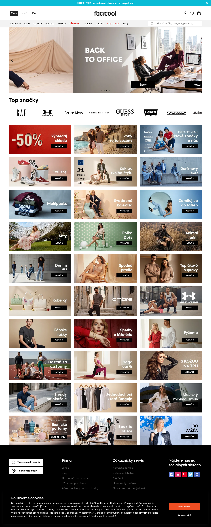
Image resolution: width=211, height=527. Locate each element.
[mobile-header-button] (185, 13)
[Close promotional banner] (207, 3)
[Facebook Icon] (172, 474)
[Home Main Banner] (57, 60)
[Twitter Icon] (191, 474)
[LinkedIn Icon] (197, 474)
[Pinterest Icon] (184, 474)
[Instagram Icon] (178, 474)
